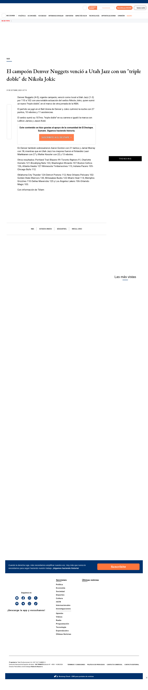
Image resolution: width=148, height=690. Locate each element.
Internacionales (56, 16)
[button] (9, 107)
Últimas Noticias (63, 634)
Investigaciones (109, 16)
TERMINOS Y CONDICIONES (76, 664)
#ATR (58, 602)
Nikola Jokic (77, 229)
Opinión (121, 16)
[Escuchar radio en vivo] (106, 8)
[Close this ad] (146, 677)
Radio (129, 16)
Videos (59, 617)
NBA (32, 229)
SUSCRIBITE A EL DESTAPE (55, 137)
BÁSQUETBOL (62, 229)
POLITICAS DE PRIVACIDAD (96, 664)
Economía (32, 16)
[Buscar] (85, 8)
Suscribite (118, 566)
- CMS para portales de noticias (76, 676)
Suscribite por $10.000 (124, 8)
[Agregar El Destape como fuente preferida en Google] (94, 90)
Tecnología (94, 16)
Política (22, 16)
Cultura (59, 598)
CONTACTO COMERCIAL (114, 664)
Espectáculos (81, 16)
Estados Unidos (45, 229)
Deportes (69, 16)
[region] (74, 40)
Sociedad (42, 16)
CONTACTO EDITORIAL (131, 664)
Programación (62, 624)
